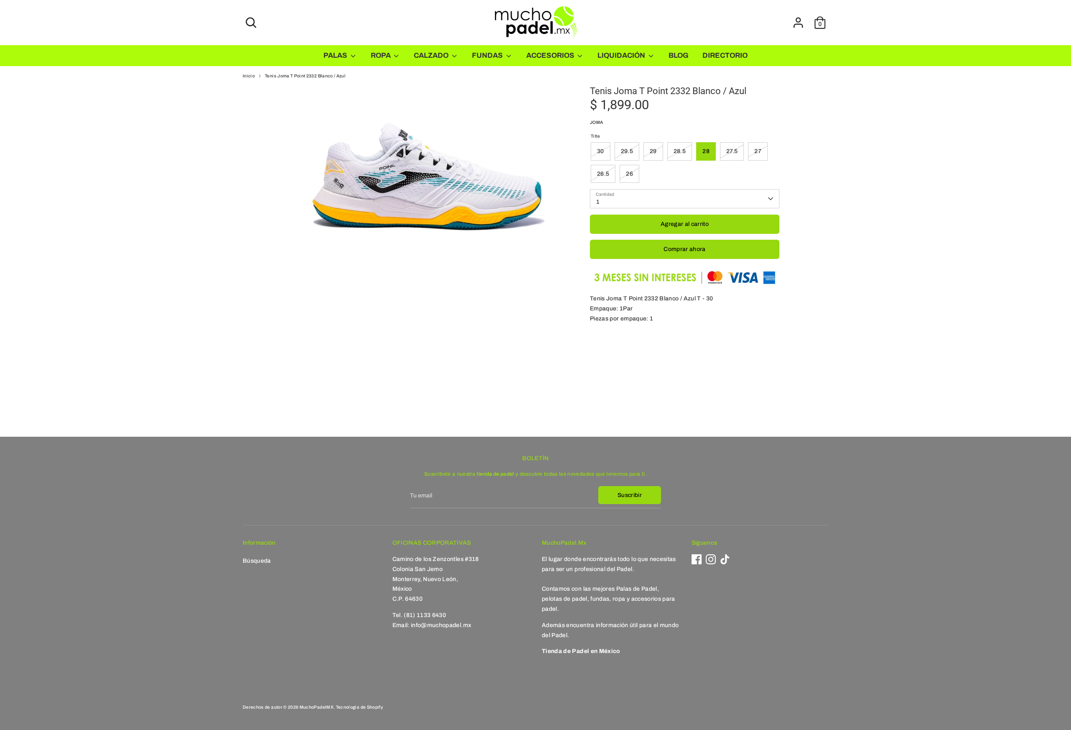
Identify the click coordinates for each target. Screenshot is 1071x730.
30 (600, 151)
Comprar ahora (685, 249)
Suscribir (629, 495)
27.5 (732, 151)
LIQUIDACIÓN (621, 55)
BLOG (679, 55)
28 (706, 151)
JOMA (596, 122)
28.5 (680, 151)
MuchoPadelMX (316, 707)
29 (653, 151)
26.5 (603, 174)
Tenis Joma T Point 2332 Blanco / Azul (305, 76)
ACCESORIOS (551, 55)
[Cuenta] (798, 22)
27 (757, 151)
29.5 (627, 151)
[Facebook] (697, 559)
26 (629, 174)
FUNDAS (488, 55)
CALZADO (432, 55)
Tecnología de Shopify (359, 707)
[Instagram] (711, 559)
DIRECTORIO (725, 55)
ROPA (381, 55)
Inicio (249, 76)
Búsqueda (257, 561)
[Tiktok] (725, 559)
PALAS (335, 55)
